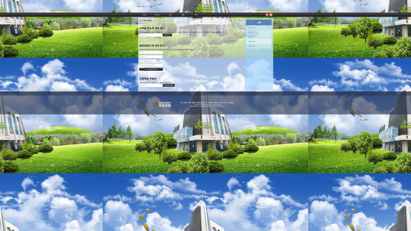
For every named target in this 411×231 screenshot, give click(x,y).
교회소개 (157, 15)
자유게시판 (251, 46)
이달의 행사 (251, 41)
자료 (195, 15)
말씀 (183, 15)
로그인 (147, 6)
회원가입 (155, 6)
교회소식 (251, 32)
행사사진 (251, 37)
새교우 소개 (251, 27)
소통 (170, 15)
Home (144, 15)
